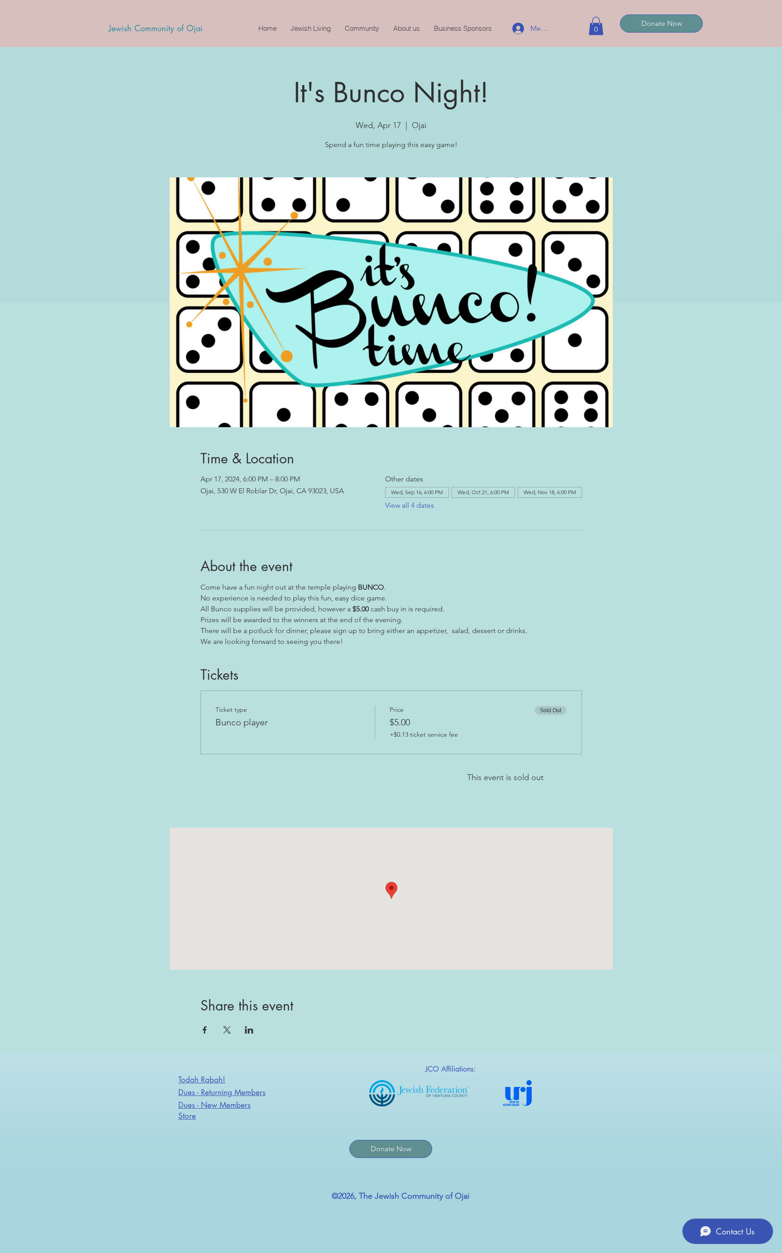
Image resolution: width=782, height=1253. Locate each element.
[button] (596, 26)
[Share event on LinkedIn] (249, 1030)
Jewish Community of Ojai (156, 28)
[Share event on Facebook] (204, 1030)
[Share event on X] (227, 1030)
